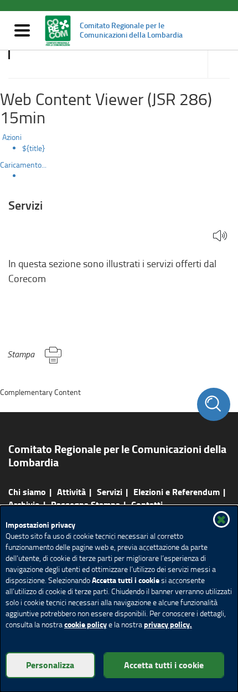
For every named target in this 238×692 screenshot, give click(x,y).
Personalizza (50, 664)
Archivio (24, 504)
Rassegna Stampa (85, 504)
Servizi (109, 491)
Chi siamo (27, 491)
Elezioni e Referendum (176, 491)
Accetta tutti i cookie (164, 664)
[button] (220, 236)
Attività (71, 491)
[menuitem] (130, 148)
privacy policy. (168, 624)
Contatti (147, 504)
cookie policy (85, 624)
